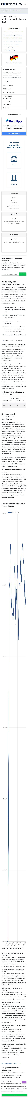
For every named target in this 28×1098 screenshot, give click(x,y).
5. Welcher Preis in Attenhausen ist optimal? (11, 44)
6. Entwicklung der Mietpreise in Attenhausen (12, 47)
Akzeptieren (14, 1095)
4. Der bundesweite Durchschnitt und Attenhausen (12, 41)
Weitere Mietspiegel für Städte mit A (11, 1063)
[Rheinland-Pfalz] (14, 58)
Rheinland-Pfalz (8, 10)
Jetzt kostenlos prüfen (14, 133)
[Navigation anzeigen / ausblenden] (25, 4)
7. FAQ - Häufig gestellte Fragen (9, 50)
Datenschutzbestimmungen (18, 1091)
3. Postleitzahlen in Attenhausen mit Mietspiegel (12, 38)
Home (2, 10)
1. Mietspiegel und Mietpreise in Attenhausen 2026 (13, 32)
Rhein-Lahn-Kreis (16, 10)
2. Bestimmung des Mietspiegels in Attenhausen (12, 35)
